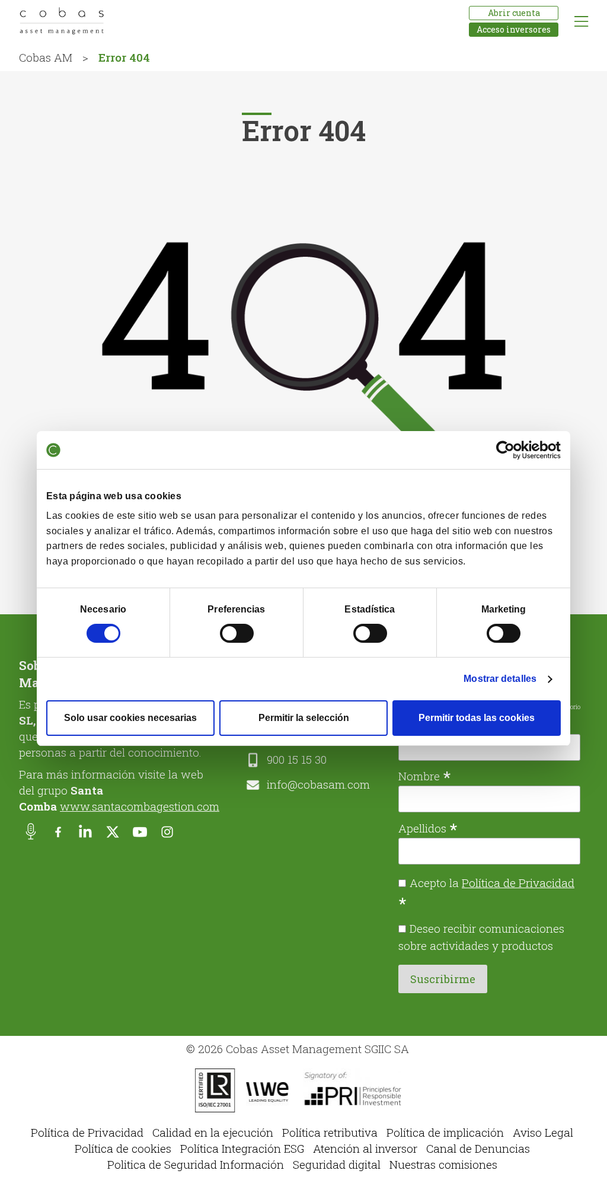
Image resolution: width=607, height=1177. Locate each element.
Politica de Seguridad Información (195, 1164)
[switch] (237, 633)
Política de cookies (123, 1148)
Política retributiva (330, 1132)
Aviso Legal (543, 1132)
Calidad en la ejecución (212, 1132)
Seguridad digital (337, 1164)
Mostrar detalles (500, 679)
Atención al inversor (365, 1148)
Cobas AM (45, 57)
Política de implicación (445, 1132)
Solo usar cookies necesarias (130, 718)
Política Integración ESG (242, 1148)
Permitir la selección (303, 718)
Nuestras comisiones (443, 1164)
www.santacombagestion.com (139, 806)
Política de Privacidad (518, 882)
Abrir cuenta (514, 12)
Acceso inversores (514, 29)
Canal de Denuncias (478, 1148)
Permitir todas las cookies (476, 718)
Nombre (424, 775)
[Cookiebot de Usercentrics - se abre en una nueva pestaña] (509, 450)
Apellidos (428, 827)
